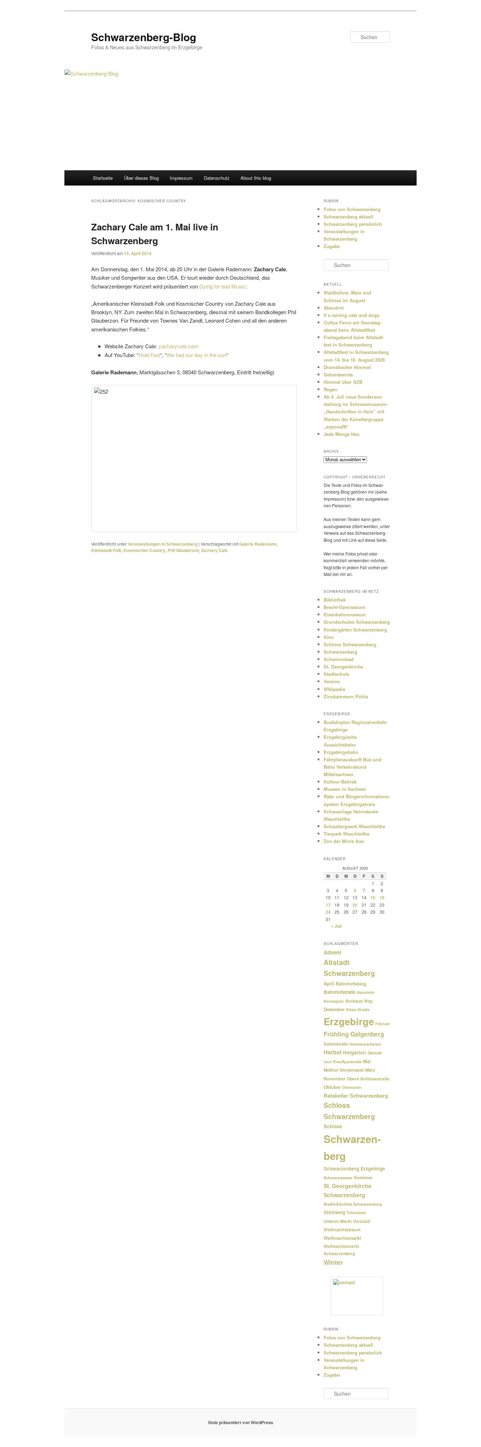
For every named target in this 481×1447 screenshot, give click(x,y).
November (334, 1078)
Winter (333, 1262)
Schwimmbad (339, 659)
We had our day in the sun (196, 354)
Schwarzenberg (340, 651)
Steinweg (334, 1212)
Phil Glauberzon (183, 550)
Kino (329, 637)
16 (382, 897)
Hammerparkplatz (365, 1044)
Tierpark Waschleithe (346, 833)
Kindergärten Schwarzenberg (355, 629)
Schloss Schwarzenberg (350, 644)
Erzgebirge (349, 1021)
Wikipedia (334, 689)
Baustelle (365, 992)
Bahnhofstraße (340, 992)
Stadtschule (336, 674)
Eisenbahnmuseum (345, 614)
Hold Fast (149, 354)
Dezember (334, 1009)
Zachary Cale (214, 550)
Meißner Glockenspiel (344, 1070)
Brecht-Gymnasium (345, 607)
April (329, 983)
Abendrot (334, 307)
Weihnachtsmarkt (342, 1238)
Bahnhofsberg (351, 983)
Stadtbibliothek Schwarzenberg (353, 1204)
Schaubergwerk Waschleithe (354, 826)
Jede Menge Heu (342, 434)
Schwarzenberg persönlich (353, 224)
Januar (374, 1052)
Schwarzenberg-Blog (143, 36)
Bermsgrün (334, 1001)
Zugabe (332, 246)
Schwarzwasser (338, 1177)
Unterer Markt (338, 1221)
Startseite (103, 177)
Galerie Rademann (257, 544)
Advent (332, 952)
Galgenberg (367, 1034)
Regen (330, 389)
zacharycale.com (178, 346)
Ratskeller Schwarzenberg (356, 1095)
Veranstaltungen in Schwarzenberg (163, 544)
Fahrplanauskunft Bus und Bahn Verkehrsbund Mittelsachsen (352, 767)
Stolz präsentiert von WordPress (240, 1422)
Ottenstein (352, 1087)
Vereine (332, 681)
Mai (367, 1061)
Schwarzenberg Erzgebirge (354, 1168)
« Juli (336, 926)
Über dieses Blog (141, 177)
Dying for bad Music (222, 286)
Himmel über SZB (343, 382)
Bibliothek (335, 599)
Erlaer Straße (358, 1009)
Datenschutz (217, 177)
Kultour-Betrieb (340, 781)
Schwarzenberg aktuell (348, 216)
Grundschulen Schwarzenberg (357, 621)
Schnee (333, 1126)
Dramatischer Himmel (347, 367)
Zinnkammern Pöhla (346, 696)
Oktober (332, 1087)
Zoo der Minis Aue (344, 841)
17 (328, 905)
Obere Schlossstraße (368, 1079)
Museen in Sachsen (345, 789)
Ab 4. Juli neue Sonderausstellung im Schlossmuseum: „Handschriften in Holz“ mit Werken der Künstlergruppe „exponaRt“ (356, 411)
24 (328, 912)
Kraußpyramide (347, 1061)
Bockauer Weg (359, 1001)
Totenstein (356, 1212)
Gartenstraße (336, 1044)
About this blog (256, 177)
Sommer (363, 1177)
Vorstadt (361, 1221)
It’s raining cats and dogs (351, 315)
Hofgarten (354, 1052)
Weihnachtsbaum (342, 1229)
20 (354, 905)
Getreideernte (338, 374)
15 (372, 897)
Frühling (336, 1033)
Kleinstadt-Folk (106, 550)
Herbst (333, 1052)
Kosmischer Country (144, 550)
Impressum (181, 177)
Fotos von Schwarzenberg (352, 209)
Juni (328, 1061)
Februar (382, 1023)
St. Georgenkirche (343, 666)
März (370, 1070)
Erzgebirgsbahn (341, 752)
